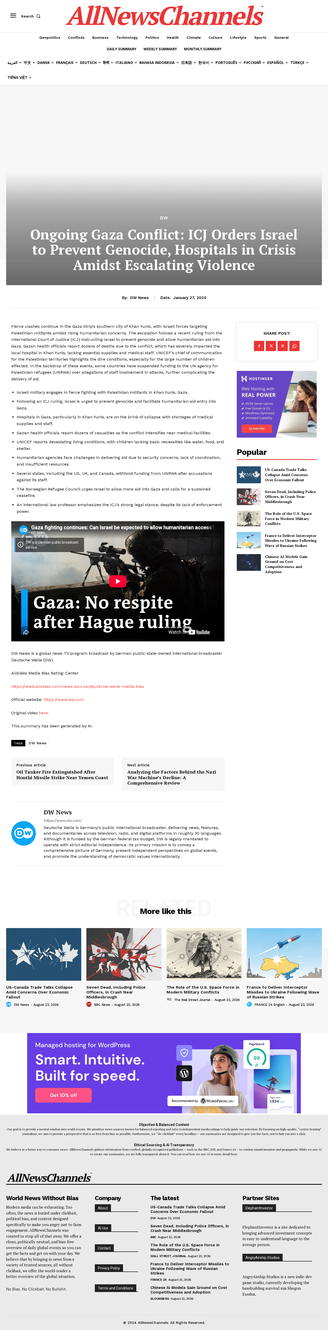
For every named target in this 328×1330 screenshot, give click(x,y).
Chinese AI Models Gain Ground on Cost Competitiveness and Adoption (286, 564)
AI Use (103, 1228)
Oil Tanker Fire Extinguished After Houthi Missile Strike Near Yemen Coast (62, 774)
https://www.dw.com (64, 699)
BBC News (102, 1005)
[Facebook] (259, 346)
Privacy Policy (109, 1268)
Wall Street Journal (168, 1256)
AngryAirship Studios (262, 1258)
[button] (32, 16)
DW (164, 218)
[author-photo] (9, 1004)
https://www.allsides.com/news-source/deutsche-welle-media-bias (77, 686)
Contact (104, 1248)
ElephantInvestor (259, 1208)
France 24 (158, 1279)
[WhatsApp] (294, 346)
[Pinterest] (283, 346)
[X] (271, 346)
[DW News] (23, 833)
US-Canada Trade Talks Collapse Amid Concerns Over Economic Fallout (286, 474)
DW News (139, 297)
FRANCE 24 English (269, 1005)
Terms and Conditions (115, 1288)
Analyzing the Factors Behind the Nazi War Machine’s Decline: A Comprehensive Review (171, 777)
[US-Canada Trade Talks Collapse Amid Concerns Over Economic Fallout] (249, 474)
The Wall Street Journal (192, 1000)
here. (44, 712)
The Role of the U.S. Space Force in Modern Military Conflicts (288, 518)
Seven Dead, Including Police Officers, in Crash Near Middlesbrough (290, 496)
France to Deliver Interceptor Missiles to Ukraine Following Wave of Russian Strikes (291, 540)
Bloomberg (159, 1298)
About (103, 1208)
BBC (153, 1237)
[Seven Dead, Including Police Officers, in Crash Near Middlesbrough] (249, 496)
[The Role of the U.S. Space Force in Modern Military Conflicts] (249, 518)
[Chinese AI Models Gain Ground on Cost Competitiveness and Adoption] (249, 562)
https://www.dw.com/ (62, 820)
